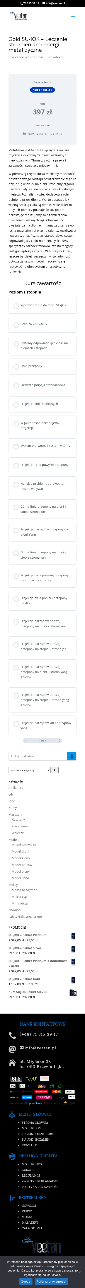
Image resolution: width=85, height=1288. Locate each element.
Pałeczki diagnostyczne (25, 917)
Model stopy (21, 871)
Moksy (13, 885)
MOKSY (27, 1217)
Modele (13, 840)
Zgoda (25, 1281)
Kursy (12, 808)
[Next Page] (60, 741)
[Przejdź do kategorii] (55, 770)
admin (38, 57)
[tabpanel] (42, 211)
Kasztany (18, 819)
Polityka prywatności (41, 1187)
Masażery (15, 814)
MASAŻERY (30, 1222)
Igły (11, 794)
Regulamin (31, 1175)
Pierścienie (20, 826)
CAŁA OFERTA (32, 1228)
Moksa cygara (22, 897)
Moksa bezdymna (24, 890)
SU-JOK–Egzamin (35, 1139)
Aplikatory (15, 788)
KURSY (27, 1211)
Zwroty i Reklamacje (40, 1181)
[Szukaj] (71, 756)
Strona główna (35, 1122)
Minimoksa (20, 903)
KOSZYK (28, 1170)
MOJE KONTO (32, 1164)
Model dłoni (20, 851)
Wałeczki (18, 833)
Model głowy (21, 858)
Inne (11, 801)
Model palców (22, 865)
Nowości (14, 910)
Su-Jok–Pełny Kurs (38, 1134)
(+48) (39, 1034)
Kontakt (29, 1145)
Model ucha (20, 878)
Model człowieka (24, 845)
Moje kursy (31, 1128)
